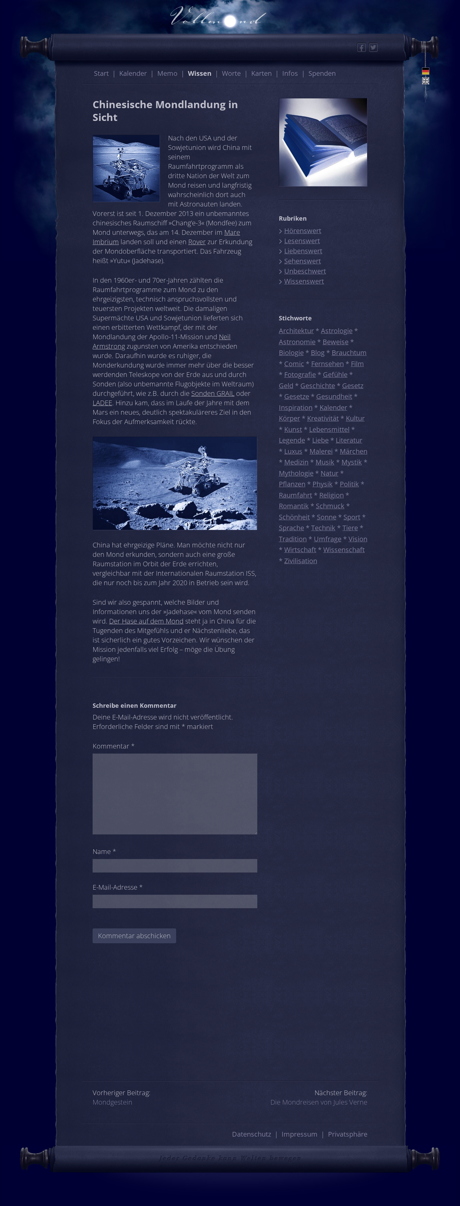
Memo (167, 73)
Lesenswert (302, 240)
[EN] (425, 81)
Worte (231, 73)
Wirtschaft (300, 549)
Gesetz (352, 385)
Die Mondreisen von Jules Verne (318, 1102)
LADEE (102, 402)
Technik (323, 527)
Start (101, 73)
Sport (351, 516)
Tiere (350, 527)
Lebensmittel (329, 429)
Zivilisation (300, 560)
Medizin (296, 462)
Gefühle (335, 374)
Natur (329, 473)
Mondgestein (112, 1102)
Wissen (199, 73)
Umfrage (327, 538)
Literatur (349, 440)
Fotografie (300, 374)
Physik (323, 483)
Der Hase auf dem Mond (146, 621)
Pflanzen (292, 483)
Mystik (351, 462)
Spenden (322, 73)
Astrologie (337, 330)
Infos (290, 73)
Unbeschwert (305, 271)
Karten (261, 73)
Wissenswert (304, 281)
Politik (349, 483)
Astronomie (297, 341)
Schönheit (294, 516)
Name (104, 851)
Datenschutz (251, 1134)
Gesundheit (334, 396)
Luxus (293, 451)
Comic (294, 363)
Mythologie (296, 473)
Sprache (291, 527)
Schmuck (330, 505)
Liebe (320, 440)
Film (357, 363)
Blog (318, 352)
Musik (325, 462)
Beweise (336, 341)
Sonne (326, 516)
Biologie (291, 352)
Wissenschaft (344, 549)
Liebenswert (303, 250)
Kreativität (323, 418)
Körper (289, 418)
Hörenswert (302, 230)
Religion (331, 495)
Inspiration (296, 407)
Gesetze (296, 396)
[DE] (425, 71)
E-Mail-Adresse (118, 887)
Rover (197, 241)
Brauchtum (349, 352)
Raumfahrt (295, 495)
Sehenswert (302, 260)
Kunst (293, 429)
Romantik (294, 505)
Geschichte (317, 385)
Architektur (296, 330)
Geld (286, 385)
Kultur (355, 418)
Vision (358, 538)
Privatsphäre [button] (347, 1134)
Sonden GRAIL (212, 393)
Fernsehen (327, 363)
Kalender (133, 73)
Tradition (293, 538)
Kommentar (114, 746)
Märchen (353, 451)
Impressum (300, 1134)
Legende (292, 440)
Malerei (321, 451)
